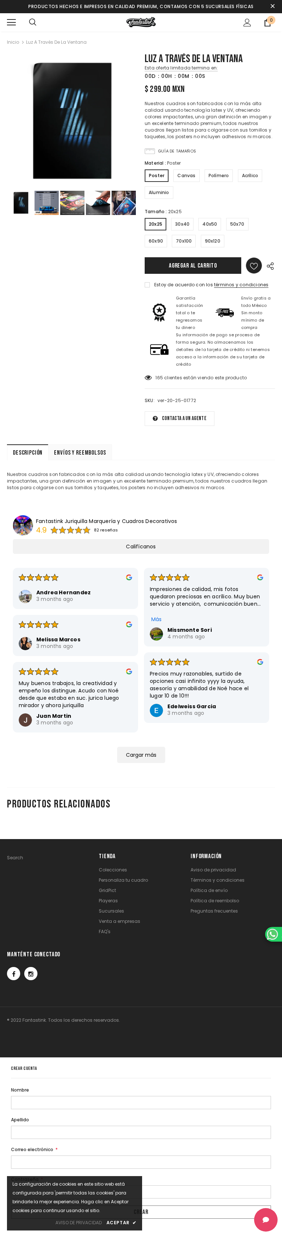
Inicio (13, 42)
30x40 (182, 224)
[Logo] (141, 22)
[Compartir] (268, 265)
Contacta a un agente (184, 418)
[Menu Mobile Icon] (11, 22)
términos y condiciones (241, 285)
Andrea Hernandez (63, 592)
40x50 (209, 224)
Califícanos (141, 546)
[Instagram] (30, 973)
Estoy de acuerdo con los (183, 285)
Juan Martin (53, 716)
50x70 (237, 224)
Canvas (186, 175)
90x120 (212, 241)
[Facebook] (13, 973)
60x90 (156, 241)
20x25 (155, 224)
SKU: (150, 400)
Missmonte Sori (189, 630)
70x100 (184, 241)
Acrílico (250, 175)
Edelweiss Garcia (191, 706)
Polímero (219, 175)
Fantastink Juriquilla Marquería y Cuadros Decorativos (106, 521)
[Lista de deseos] (254, 265)
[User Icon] (247, 22)
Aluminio (159, 192)
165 (159, 378)
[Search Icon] (32, 22)
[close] (272, 6)
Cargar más (141, 755)
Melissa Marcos (58, 639)
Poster (156, 175)
